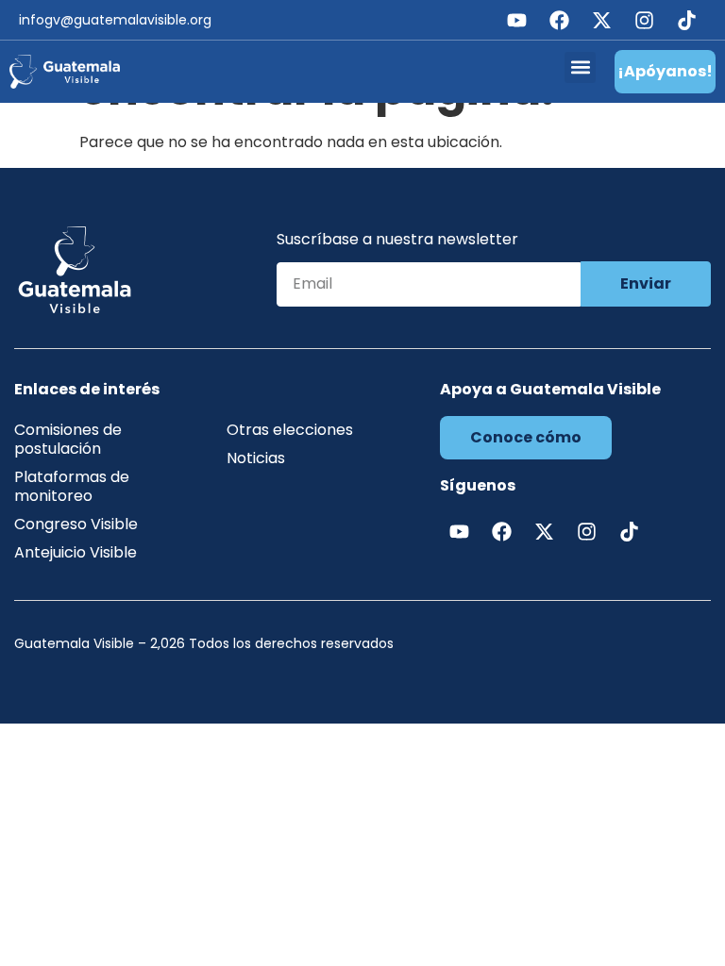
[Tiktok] (686, 20)
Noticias (256, 458)
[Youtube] (516, 20)
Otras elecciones (290, 430)
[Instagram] (644, 20)
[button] (580, 67)
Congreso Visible (76, 524)
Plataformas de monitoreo (71, 486)
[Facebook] (559, 20)
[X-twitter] (601, 20)
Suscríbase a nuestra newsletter (397, 241)
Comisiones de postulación (68, 439)
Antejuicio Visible (75, 552)
